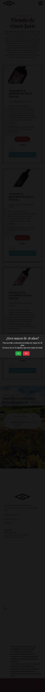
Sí (18, 353)
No (26, 353)
